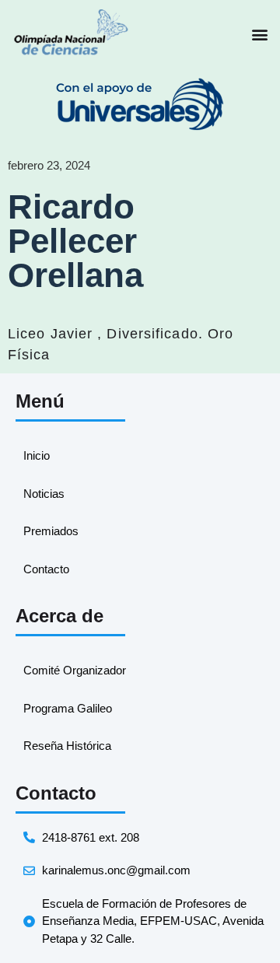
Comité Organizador (74, 670)
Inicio (36, 455)
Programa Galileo (67, 708)
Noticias (44, 493)
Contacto (46, 569)
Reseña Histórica (67, 745)
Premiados (51, 531)
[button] (259, 34)
